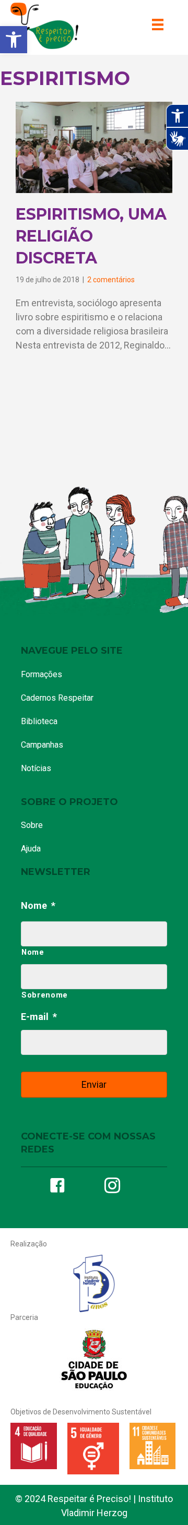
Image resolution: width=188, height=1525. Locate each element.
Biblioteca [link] (39, 721)
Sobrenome (44, 995)
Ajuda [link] (31, 849)
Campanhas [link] (42, 745)
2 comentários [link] (111, 279)
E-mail (39, 1016)
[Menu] (158, 24)
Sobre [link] (32, 825)
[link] (13, 39)
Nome (38, 905)
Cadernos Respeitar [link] (57, 698)
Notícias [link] (36, 768)
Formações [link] (41, 674)
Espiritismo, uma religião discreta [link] (91, 236)
